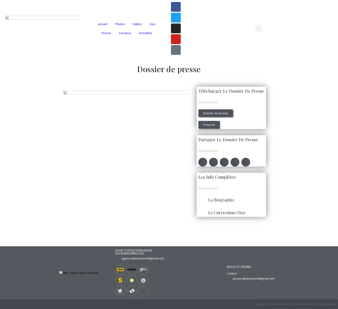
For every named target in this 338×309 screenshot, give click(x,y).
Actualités (145, 33)
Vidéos (137, 24)
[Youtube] (176, 39)
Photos (120, 24)
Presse (106, 33)
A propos (125, 33)
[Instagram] (176, 28)
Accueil (102, 24)
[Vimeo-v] (176, 50)
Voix (152, 24)
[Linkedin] (143, 291)
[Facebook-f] (176, 7)
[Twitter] (176, 18)
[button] (258, 28)
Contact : (232, 273)
